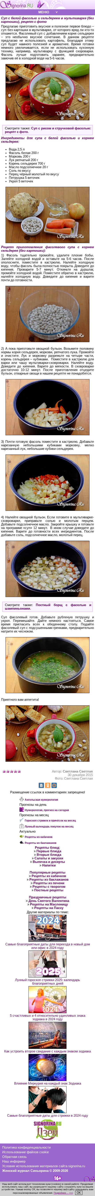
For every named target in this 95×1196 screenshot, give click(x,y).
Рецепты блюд (47, 847)
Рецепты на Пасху (48, 908)
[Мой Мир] (54, 785)
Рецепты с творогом (48, 886)
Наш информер (13, 1161)
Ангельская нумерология (41, 799)
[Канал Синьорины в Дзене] (47, 1139)
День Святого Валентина (48, 901)
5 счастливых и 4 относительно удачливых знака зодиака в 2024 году (47, 1017)
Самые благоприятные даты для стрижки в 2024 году (47, 1115)
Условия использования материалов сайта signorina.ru (43, 1166)
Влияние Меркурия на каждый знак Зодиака (47, 1083)
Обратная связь (14, 1157)
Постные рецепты (48, 890)
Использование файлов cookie (25, 1152)
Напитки (49, 865)
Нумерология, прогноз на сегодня (47, 810)
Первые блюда (48, 851)
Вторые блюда (49, 855)
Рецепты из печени (48, 883)
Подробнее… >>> (63, 1193)
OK (79, 1192)
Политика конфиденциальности (26, 1147)
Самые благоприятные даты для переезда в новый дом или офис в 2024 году (47, 946)
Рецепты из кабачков (38, 837)
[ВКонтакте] (41, 785)
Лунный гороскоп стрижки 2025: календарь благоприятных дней (47, 981)
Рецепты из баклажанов (40, 843)
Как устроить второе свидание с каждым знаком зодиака (47, 1051)
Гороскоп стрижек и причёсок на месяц (50, 820)
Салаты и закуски (48, 858)
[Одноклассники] (47, 785)
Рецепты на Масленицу (49, 904)
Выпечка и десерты (49, 862)
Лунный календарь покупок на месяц (49, 826)
